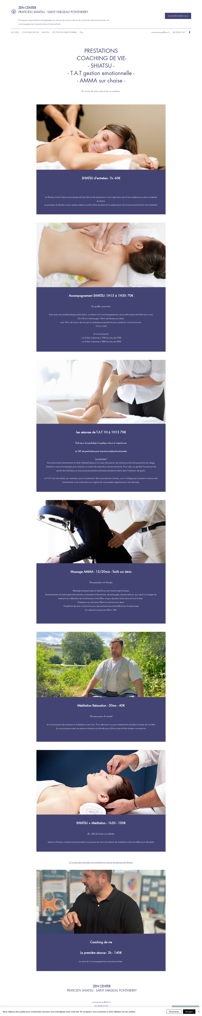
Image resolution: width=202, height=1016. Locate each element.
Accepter (189, 1011)
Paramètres (174, 1011)
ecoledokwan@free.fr (160, 32)
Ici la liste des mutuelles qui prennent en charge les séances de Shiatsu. (101, 862)
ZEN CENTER (27, 8)
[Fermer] (198, 1011)
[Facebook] (189, 32)
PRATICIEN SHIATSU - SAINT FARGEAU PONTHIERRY (53, 12)
